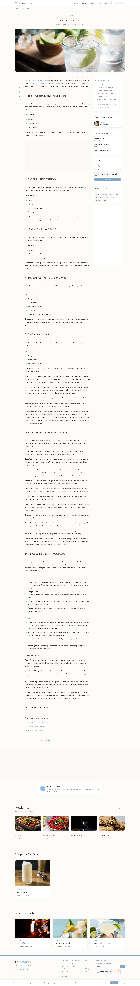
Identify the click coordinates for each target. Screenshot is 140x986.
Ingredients (64, 976)
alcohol (48, 740)
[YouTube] (27, 969)
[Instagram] (16, 969)
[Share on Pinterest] (19, 96)
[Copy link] (19, 100)
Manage (123, 983)
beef (105, 200)
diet (117, 194)
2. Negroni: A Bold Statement (104, 87)
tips (101, 197)
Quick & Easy (65, 966)
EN (119, 3)
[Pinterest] (23, 969)
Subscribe (107, 179)
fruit (97, 197)
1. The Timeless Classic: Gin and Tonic (107, 84)
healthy (97, 194)
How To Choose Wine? (36, 730)
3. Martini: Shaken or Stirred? (104, 90)
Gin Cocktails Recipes (102, 107)
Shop (105, 3)
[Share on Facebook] (19, 92)
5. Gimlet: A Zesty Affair (103, 96)
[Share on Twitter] (19, 87)
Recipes (75, 3)
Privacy (87, 969)
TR (123, 3)
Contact (87, 966)
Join (122, 966)
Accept (114, 983)
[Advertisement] (57, 155)
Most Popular (65, 969)
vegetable (104, 194)
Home (16, 8)
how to (111, 194)
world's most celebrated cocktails (39, 81)
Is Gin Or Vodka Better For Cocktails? (106, 104)
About (86, 964)
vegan (106, 197)
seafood (113, 197)
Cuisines (84, 3)
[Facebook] (20, 969)
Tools (99, 3)
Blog (92, 3)
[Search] (111, 3)
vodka (46, 562)
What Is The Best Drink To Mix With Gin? (106, 100)
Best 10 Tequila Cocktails (36, 723)
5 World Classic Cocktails (36, 727)
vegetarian (98, 200)
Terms (86, 971)
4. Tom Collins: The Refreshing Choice (106, 93)
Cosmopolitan (80, 639)
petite (25, 3)
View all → (121, 808)
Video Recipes (65, 971)
